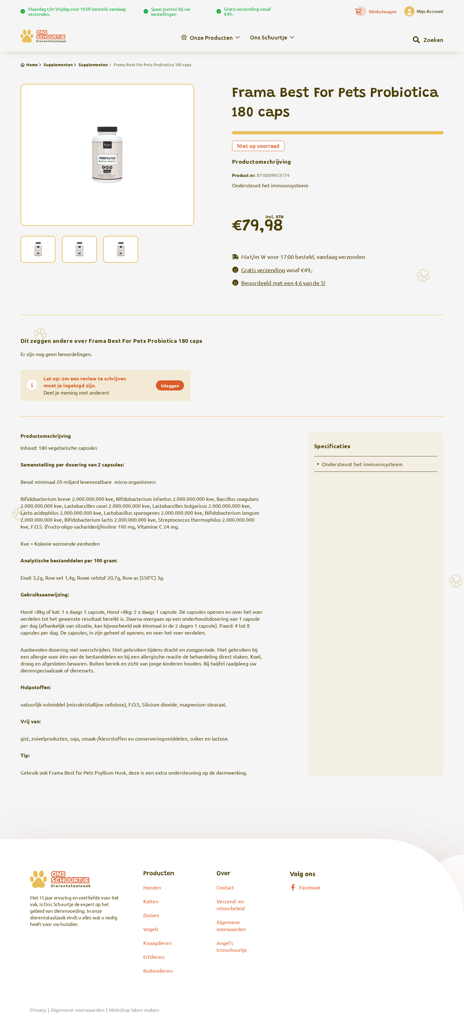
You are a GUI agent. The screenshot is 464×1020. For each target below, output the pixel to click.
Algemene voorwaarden (77, 1009)
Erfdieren (153, 956)
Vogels (150, 929)
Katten (150, 901)
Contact (225, 887)
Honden (152, 887)
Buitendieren (158, 970)
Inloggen (170, 385)
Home (32, 64)
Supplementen (58, 64)
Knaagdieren (157, 943)
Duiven (151, 915)
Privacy (38, 1009)
